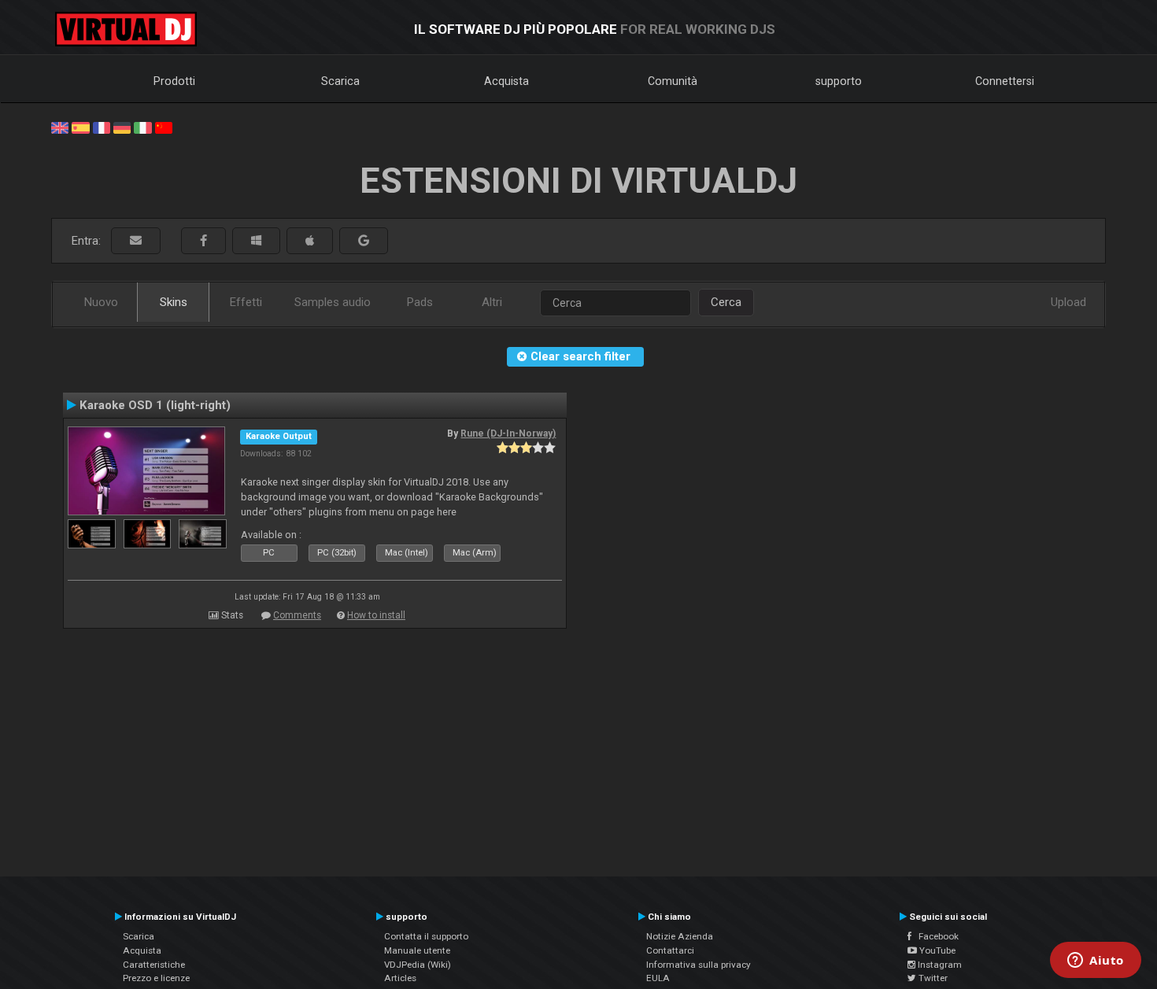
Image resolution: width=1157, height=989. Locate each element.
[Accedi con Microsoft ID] (256, 241)
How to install (376, 615)
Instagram (938, 964)
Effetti (246, 302)
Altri (492, 302)
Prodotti (174, 81)
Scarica (340, 81)
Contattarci (670, 950)
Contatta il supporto (426, 936)
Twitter (932, 977)
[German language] (122, 127)
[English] (59, 127)
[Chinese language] (163, 127)
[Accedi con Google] (363, 241)
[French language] (101, 127)
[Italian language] (142, 127)
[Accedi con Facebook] (203, 241)
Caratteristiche (154, 964)
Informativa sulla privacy (698, 964)
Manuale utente (417, 950)
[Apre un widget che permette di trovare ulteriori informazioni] (1095, 961)
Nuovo (101, 302)
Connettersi (1004, 81)
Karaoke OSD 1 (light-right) (155, 405)
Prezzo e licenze (156, 977)
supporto (838, 81)
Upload (1068, 302)
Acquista (506, 81)
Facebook (935, 936)
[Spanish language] (80, 127)
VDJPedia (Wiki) (417, 964)
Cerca (726, 302)
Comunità (672, 81)
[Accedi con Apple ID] (309, 241)
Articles (400, 977)
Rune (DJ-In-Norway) (508, 433)
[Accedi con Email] (136, 241)
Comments (297, 615)
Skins (173, 302)
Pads (420, 302)
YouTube (936, 950)
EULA (658, 977)
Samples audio (332, 302)
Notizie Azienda (679, 936)
